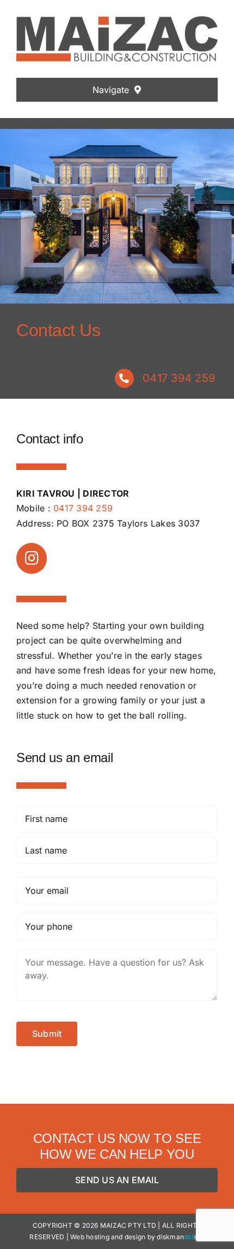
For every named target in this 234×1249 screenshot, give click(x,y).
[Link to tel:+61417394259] (124, 378)
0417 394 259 (179, 378)
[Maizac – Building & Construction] (117, 20)
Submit (46, 1033)
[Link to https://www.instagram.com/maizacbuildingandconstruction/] (31, 558)
